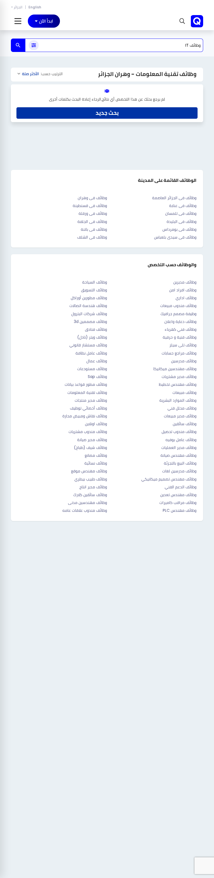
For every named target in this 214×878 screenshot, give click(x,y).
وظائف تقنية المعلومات (87, 392)
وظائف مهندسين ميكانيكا (174, 369)
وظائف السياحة (94, 282)
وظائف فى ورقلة (93, 213)
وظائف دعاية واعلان (180, 321)
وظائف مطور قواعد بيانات (86, 384)
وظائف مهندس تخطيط (177, 384)
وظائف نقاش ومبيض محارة (84, 416)
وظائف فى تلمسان (180, 213)
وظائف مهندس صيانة (178, 455)
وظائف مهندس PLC (179, 510)
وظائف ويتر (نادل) (92, 337)
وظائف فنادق (96, 329)
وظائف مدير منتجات (91, 400)
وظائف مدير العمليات (178, 447)
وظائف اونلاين (96, 424)
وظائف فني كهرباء (180, 329)
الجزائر (18, 7)
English (34, 7)
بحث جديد (107, 113)
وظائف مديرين (184, 282)
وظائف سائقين (184, 424)
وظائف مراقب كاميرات (177, 502)
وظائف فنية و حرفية (179, 337)
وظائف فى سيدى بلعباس (175, 237)
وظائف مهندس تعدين (178, 495)
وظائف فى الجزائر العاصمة (174, 198)
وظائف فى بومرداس (179, 229)
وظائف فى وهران (92, 198)
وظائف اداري (186, 298)
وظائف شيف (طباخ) (90, 447)
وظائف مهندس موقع (89, 471)
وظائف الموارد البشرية (177, 400)
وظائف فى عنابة (182, 205)
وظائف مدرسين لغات (179, 471)
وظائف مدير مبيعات (180, 416)
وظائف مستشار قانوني (88, 345)
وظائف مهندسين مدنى (87, 502)
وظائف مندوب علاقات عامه (84, 510)
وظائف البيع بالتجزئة (180, 463)
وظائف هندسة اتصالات (88, 305)
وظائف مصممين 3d (90, 321)
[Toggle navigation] (18, 21)
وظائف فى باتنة (94, 229)
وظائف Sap (97, 376)
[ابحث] (18, 45)
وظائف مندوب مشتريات (88, 431)
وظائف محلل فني (181, 408)
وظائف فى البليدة (181, 221)
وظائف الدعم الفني (180, 487)
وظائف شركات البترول (89, 314)
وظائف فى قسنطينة (90, 205)
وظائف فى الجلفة (92, 221)
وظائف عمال (96, 361)
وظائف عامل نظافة (91, 353)
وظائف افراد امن (182, 290)
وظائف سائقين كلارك (90, 495)
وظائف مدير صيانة (92, 439)
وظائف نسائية (95, 463)
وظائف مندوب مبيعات (178, 305)
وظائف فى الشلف (92, 237)
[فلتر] (34, 45)
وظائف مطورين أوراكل (89, 298)
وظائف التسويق (94, 290)
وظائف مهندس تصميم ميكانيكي (168, 479)
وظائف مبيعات (184, 392)
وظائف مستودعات (92, 369)
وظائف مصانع (96, 455)
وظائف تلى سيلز (182, 345)
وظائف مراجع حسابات (179, 353)
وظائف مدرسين (183, 361)
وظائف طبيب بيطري (90, 479)
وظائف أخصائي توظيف (88, 408)
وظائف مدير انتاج (93, 487)
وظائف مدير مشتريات (179, 376)
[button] (181, 21)
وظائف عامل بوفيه (181, 439)
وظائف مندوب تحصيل (179, 431)
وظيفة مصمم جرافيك (178, 314)
